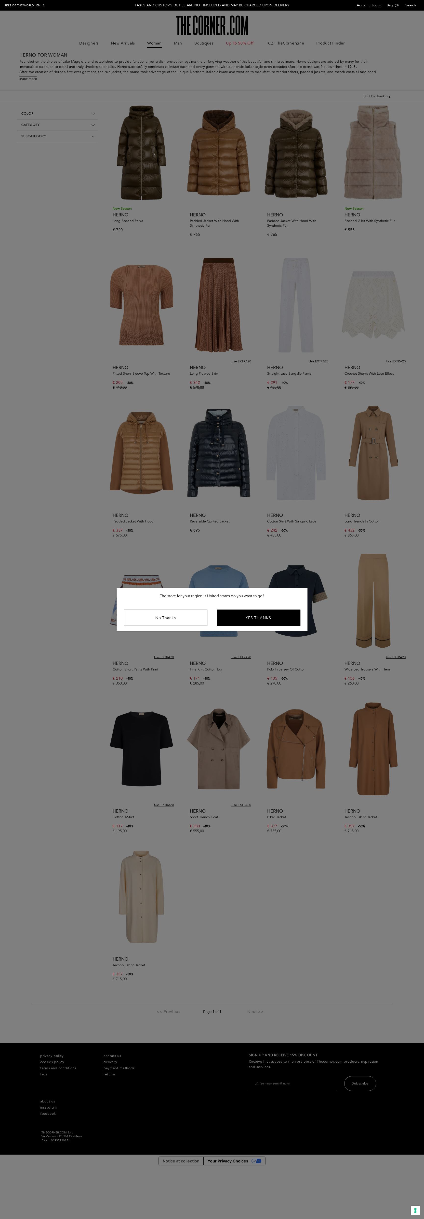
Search (410, 5)
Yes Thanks (258, 618)
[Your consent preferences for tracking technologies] (415, 1210)
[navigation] (24, 5)
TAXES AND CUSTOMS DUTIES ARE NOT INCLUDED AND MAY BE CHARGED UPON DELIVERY (212, 5)
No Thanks (165, 618)
